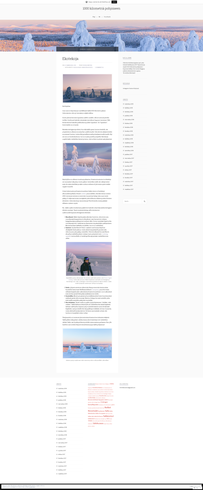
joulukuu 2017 (129, 154)
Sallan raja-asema (109, 413)
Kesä (112, 391)
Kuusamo (97, 395)
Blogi (94, 16)
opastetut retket (91, 402)
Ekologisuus (77, 67)
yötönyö (93, 426)
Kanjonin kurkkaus (91, 391)
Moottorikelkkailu (93, 400)
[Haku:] (135, 201)
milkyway (103, 397)
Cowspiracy (95, 290)
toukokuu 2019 (129, 104)
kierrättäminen (90, 393)
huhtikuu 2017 (129, 185)
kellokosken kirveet (107, 391)
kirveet (101, 393)
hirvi (103, 387)
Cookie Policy (32, 487)
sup (105, 418)
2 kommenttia (99, 67)
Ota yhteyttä (107, 16)
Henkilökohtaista (87, 67)
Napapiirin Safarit (103, 400)
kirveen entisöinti (97, 393)
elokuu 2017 (128, 170)
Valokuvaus (98, 423)
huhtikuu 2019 (129, 108)
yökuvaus (89, 426)
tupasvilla (99, 420)
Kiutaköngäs (105, 393)
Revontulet (93, 411)
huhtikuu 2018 (129, 139)
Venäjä (105, 423)
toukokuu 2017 (129, 181)
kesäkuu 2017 (129, 177)
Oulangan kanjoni (97, 402)
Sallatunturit (91, 418)
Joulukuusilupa (107, 389)
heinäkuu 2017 (129, 174)
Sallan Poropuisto (100, 413)
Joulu (99, 389)
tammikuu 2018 (129, 150)
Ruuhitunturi (101, 411)
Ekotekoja (70, 58)
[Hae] (144, 201)
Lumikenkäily (91, 397)
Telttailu (90, 420)
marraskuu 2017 (129, 158)
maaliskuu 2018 (129, 143)
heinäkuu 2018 (129, 127)
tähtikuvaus (103, 420)
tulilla (96, 420)
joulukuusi (102, 389)
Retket (108, 407)
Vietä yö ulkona (109, 423)
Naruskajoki (110, 399)
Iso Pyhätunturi (95, 389)
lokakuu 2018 (128, 123)
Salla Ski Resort (98, 416)
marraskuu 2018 (129, 119)
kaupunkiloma (101, 391)
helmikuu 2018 (129, 146)
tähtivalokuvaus (108, 420)
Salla (107, 411)
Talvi (107, 418)
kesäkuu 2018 (129, 131)
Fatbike (112, 384)
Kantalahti (96, 391)
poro (113, 404)
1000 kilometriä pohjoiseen (101, 8)
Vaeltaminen (90, 423)
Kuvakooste (102, 395)
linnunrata (111, 395)
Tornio (94, 420)
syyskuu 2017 (129, 166)
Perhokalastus (101, 404)
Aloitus (114, 2)
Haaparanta (90, 387)
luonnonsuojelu (98, 397)
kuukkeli (93, 395)
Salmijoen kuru (97, 418)
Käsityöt (107, 395)
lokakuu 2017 (128, 162)
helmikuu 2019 (129, 112)
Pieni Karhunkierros (107, 404)
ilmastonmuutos (107, 387)
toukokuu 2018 (129, 135)
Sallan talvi (91, 416)
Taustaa (110, 418)
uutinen (83, 194)
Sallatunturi (108, 416)
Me (99, 16)
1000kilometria (87, 65)
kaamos (111, 389)
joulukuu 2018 (129, 115)
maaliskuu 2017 (129, 189)
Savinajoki (102, 418)
